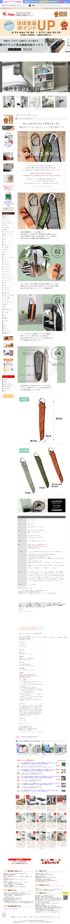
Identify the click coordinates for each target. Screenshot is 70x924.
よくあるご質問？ (6, 388)
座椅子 (4, 282)
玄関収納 (5, 229)
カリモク (5, 315)
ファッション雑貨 (26, 114)
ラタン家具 (5, 320)
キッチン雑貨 (6, 299)
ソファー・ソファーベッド (8, 257)
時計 (4, 306)
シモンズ (5, 251)
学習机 (4, 325)
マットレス (5, 244)
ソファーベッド (6, 261)
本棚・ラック (6, 218)
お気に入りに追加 (39, 917)
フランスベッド (6, 249)
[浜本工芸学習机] (8, 347)
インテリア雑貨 (6, 297)
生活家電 (5, 304)
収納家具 (5, 216)
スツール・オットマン (7, 278)
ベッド (4, 242)
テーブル (5, 285)
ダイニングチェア (7, 276)
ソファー (5, 259)
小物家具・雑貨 (6, 293)
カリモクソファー (7, 264)
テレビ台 (5, 225)
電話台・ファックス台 (7, 234)
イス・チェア (5, 267)
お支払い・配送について (8, 384)
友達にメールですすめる (18, 917)
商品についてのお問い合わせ (26, 633)
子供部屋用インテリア (7, 309)
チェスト (5, 236)
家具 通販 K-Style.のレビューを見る (53, 917)
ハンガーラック (6, 220)
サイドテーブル (6, 290)
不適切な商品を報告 (38, 633)
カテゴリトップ (19, 114)
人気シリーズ (5, 330)
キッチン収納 (6, 227)
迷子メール (5, 390)
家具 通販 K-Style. (6, 332)
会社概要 (5, 381)
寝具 (4, 254)
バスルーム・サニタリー (8, 302)
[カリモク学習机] (8, 339)
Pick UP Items (34, 115)
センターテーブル (7, 287)
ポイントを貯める (29, 917)
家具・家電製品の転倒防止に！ (27, 736)
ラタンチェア (6, 280)
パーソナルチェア (7, 269)
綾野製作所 (5, 318)
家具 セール (5, 328)
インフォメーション (27, 115)
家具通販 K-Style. (41, 920)
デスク (4, 239)
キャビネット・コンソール (8, 231)
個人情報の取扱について (8, 386)
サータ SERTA (6, 247)
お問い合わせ (5, 379)
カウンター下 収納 (7, 222)
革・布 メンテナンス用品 (8, 295)
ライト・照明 (5, 312)
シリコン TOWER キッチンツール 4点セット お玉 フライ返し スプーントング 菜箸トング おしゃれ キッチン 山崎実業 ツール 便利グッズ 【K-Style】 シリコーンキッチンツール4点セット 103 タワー (51, 825)
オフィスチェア (6, 271)
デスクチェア (6, 273)
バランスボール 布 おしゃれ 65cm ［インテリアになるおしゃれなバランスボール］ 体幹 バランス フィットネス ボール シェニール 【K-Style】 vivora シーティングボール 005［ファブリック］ (61, 844)
